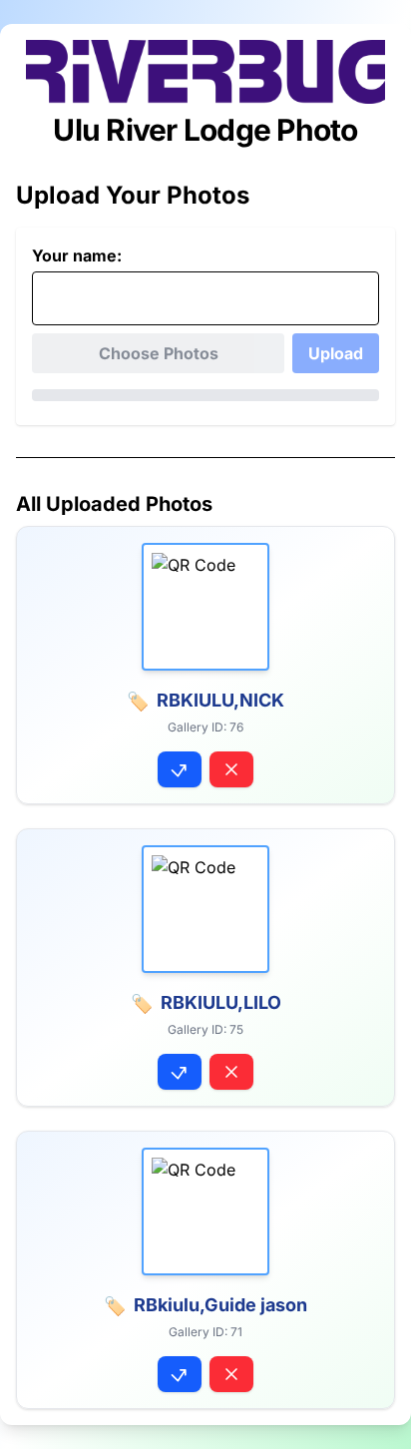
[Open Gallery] (180, 769)
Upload (335, 353)
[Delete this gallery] (231, 769)
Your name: (77, 255)
